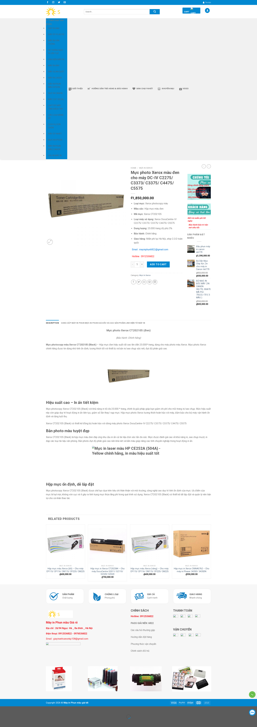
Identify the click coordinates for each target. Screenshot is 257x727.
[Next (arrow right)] (12, 722)
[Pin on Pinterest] (149, 282)
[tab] (52, 323)
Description (52, 323)
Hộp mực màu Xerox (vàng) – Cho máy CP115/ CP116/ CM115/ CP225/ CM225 (149, 570)
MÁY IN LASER (55, 78)
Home (133, 168)
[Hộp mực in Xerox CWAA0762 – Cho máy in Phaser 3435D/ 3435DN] (191, 543)
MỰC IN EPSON (55, 140)
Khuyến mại (168, 88)
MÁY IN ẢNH (53, 65)
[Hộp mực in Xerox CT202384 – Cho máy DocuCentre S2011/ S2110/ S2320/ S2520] (107, 543)
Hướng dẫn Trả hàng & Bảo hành (110, 88)
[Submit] (155, 11)
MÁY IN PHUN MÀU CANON (54, 147)
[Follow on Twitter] (59, 2)
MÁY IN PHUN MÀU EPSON (54, 85)
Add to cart (158, 264)
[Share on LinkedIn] (154, 282)
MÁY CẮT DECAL (56, 99)
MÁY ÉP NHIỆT (55, 134)
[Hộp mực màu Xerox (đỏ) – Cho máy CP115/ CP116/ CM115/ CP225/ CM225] (65, 543)
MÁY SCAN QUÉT (56, 71)
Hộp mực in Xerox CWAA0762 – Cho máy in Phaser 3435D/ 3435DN (191, 570)
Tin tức (208, 2)
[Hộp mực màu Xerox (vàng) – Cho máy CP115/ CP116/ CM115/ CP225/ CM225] (149, 543)
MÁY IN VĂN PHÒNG (53, 42)
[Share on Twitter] (138, 282)
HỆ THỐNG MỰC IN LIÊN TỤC (55, 52)
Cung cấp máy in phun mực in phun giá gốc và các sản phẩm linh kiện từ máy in (103, 323)
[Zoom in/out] (12, 709)
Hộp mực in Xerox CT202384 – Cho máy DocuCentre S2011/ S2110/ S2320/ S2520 (107, 571)
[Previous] (46, 554)
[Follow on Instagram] (53, 2)
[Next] (211, 554)
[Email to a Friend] (144, 282)
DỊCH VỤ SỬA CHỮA (54, 126)
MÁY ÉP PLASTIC (56, 34)
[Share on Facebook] (133, 282)
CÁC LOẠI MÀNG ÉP (56, 116)
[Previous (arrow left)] (3, 722)
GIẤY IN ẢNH (53, 28)
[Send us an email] (65, 2)
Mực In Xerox (146, 168)
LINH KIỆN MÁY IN (56, 59)
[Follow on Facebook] (48, 2)
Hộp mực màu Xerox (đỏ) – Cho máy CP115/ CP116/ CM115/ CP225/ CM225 (65, 570)
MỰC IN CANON (55, 93)
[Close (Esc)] (3, 709)
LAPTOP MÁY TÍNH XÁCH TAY (55, 107)
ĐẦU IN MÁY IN (55, 155)
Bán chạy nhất (145, 88)
